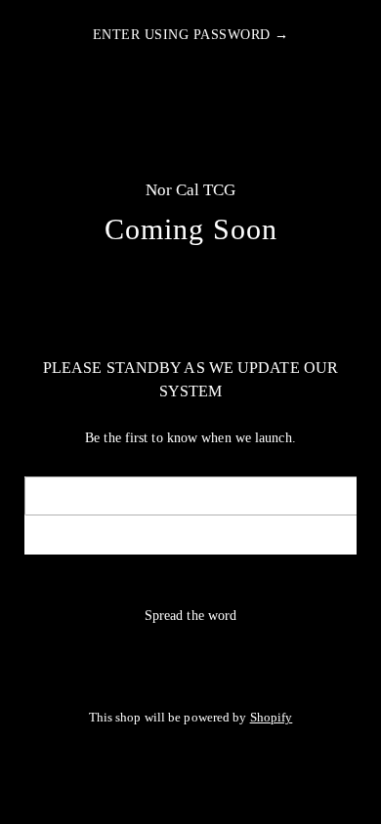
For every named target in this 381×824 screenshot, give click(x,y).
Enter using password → (191, 34)
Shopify (271, 717)
